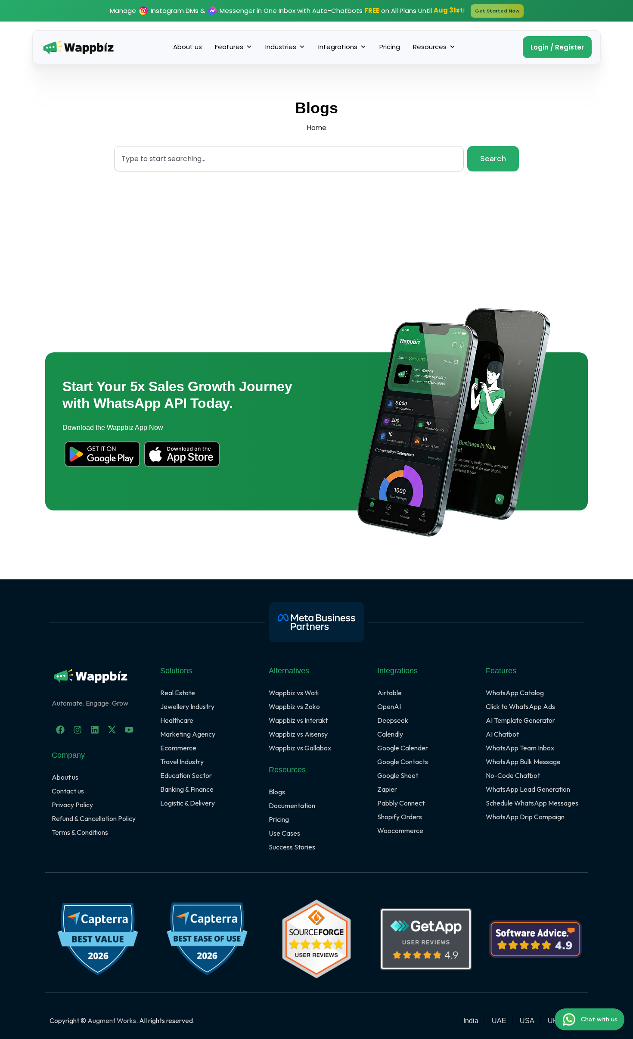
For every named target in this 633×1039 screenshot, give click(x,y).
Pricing (389, 46)
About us (187, 46)
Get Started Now (497, 10)
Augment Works (111, 1020)
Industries (280, 46)
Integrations (337, 46)
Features (229, 46)
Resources (430, 46)
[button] (557, 47)
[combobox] (289, 158)
